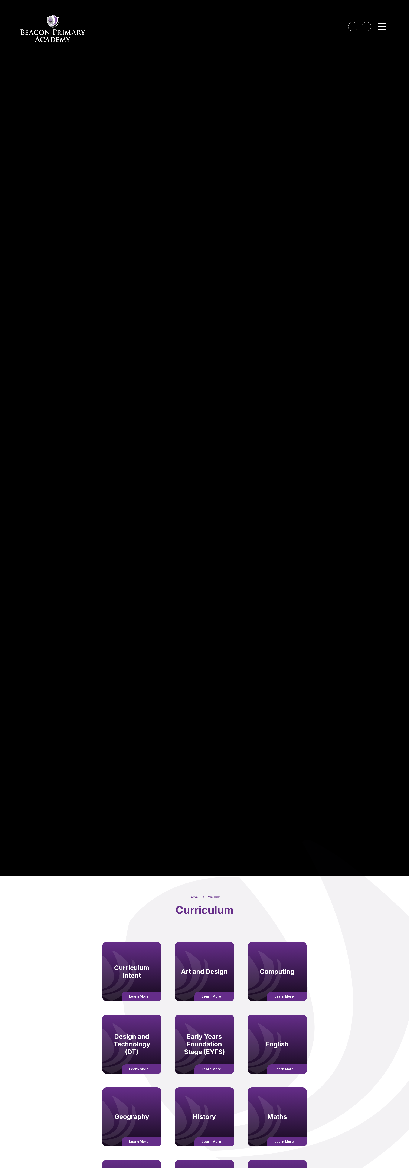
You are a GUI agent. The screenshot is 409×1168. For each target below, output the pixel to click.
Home (193, 897)
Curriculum (212, 897)
